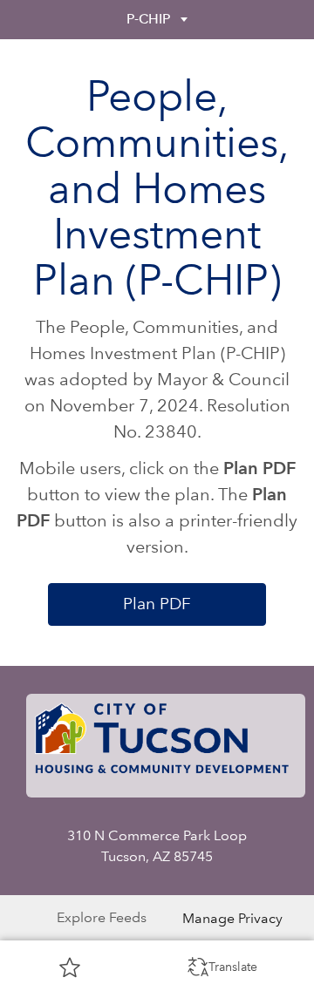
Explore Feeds (102, 917)
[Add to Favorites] (70, 966)
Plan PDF (157, 604)
